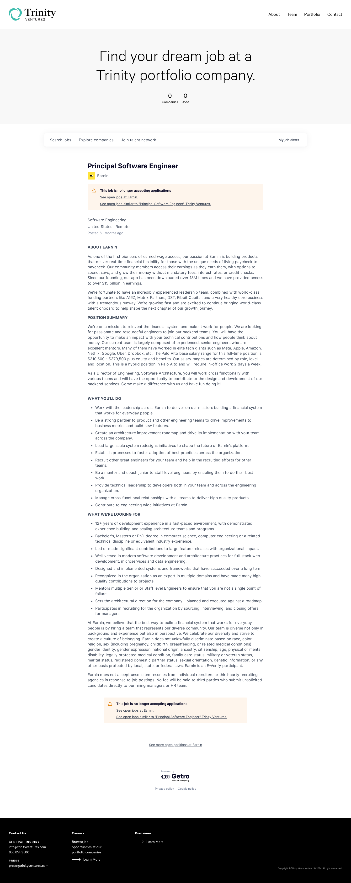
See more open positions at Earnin (175, 745)
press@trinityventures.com (28, 865)
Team (292, 14)
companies (96, 139)
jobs (60, 139)
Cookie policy (187, 788)
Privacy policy (164, 788)
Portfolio (312, 14)
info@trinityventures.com (27, 847)
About (274, 14)
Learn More (91, 859)
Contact (334, 14)
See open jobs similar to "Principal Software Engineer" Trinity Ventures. (155, 204)
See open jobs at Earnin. (119, 197)
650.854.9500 (19, 852)
